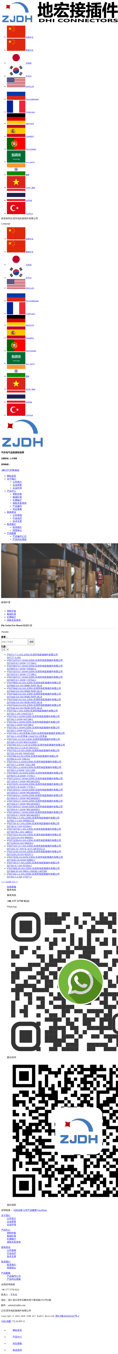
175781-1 (30, 787)
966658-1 (29, 837)
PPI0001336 (28, 820)
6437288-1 (28, 719)
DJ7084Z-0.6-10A (15, 685)
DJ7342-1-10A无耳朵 (17, 736)
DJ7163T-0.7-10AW (16, 674)
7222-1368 (30, 764)
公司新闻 (17, 515)
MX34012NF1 (33, 781)
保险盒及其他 (19, 503)
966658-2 (28, 843)
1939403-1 (31, 669)
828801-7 (31, 860)
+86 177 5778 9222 (10, 470)
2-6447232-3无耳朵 (37, 736)
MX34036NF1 (33, 809)
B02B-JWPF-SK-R (33, 708)
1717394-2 (31, 663)
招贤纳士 (17, 530)
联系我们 (11, 524)
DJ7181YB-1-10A (15, 832)
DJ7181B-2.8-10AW (16, 860)
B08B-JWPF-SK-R (33, 685)
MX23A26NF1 (30, 742)
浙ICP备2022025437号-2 (67, 1316)
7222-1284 (30, 770)
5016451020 (28, 753)
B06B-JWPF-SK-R (33, 691)
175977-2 (27, 877)
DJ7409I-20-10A (14, 871)
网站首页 (11, 476)
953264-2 (27, 865)
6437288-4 (28, 725)
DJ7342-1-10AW (15, 719)
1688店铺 (17, 1210)
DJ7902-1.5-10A (14, 820)
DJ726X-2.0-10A (15, 742)
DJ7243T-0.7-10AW (16, 663)
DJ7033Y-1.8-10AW (16, 787)
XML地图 (6, 1321)
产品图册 (11, 533)
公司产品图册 (30, 1210)
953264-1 (27, 826)
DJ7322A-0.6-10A (15, 837)
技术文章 (17, 521)
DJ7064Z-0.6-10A (15, 691)
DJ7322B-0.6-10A (15, 843)
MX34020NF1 (33, 792)
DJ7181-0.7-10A (14, 826)
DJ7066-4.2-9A (14, 759)
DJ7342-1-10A (14, 713)
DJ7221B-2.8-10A (15, 854)
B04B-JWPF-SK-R (33, 697)
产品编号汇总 (19, 536)
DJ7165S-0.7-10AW (16, 804)
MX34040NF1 (33, 798)
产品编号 (17, 506)
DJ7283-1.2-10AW (15, 770)
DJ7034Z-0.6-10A (15, 702)
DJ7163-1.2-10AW (15, 764)
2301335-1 (33, 748)
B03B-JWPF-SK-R (33, 702)
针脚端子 (17, 500)
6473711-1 (28, 730)
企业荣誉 (17, 485)
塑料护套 (17, 494)
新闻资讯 (11, 512)
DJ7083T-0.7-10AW (16, 669)
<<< (3, 882)
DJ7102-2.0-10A (14, 753)
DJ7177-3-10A (14, 657)
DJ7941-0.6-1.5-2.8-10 (17, 748)
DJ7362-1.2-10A (14, 877)
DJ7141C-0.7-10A (15, 849)
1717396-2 (31, 674)
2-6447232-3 (27, 713)
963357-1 (28, 854)
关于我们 (11, 479)
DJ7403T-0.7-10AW (16, 680)
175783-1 (30, 776)
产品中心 (11, 491)
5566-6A (26, 759)
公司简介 (17, 482)
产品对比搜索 (19, 539)
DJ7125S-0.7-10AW (16, 781)
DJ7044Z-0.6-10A (15, 697)
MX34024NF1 (33, 815)
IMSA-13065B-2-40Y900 (35, 871)
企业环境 (17, 488)
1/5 (13, 882)
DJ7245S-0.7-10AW (16, 815)
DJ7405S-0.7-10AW (16, 798)
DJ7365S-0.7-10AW (16, 809)
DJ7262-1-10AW (15, 725)
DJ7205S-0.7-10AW (16, 792)
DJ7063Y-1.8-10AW (16, 776)
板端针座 (17, 497)
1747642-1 (31, 680)
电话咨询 (17, 1350)
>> (16, 882)
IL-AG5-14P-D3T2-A (34, 849)
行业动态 (17, 518)
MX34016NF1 (33, 804)
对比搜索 (17, 509)
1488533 (28, 832)
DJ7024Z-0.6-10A (15, 708)
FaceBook (42, 1210)
